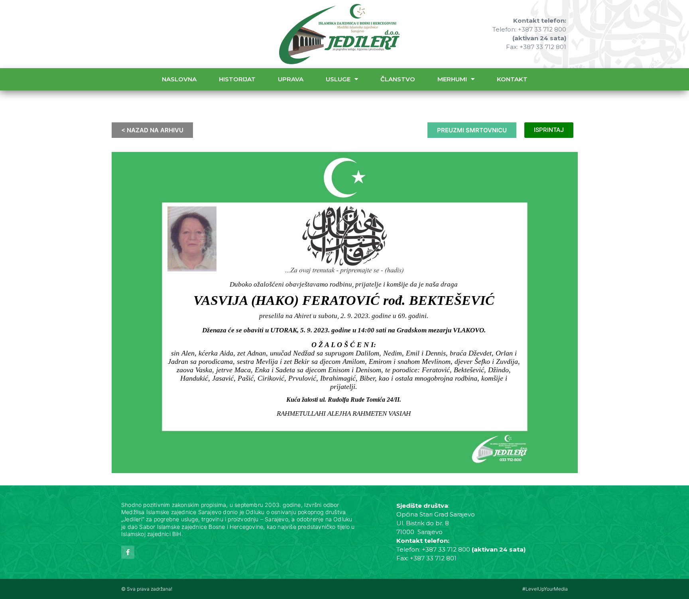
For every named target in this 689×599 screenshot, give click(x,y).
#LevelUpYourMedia (545, 589)
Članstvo (397, 79)
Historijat (237, 79)
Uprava (290, 79)
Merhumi (452, 79)
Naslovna (179, 79)
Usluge (338, 79)
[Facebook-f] (127, 552)
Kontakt (512, 79)
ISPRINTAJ (549, 130)
